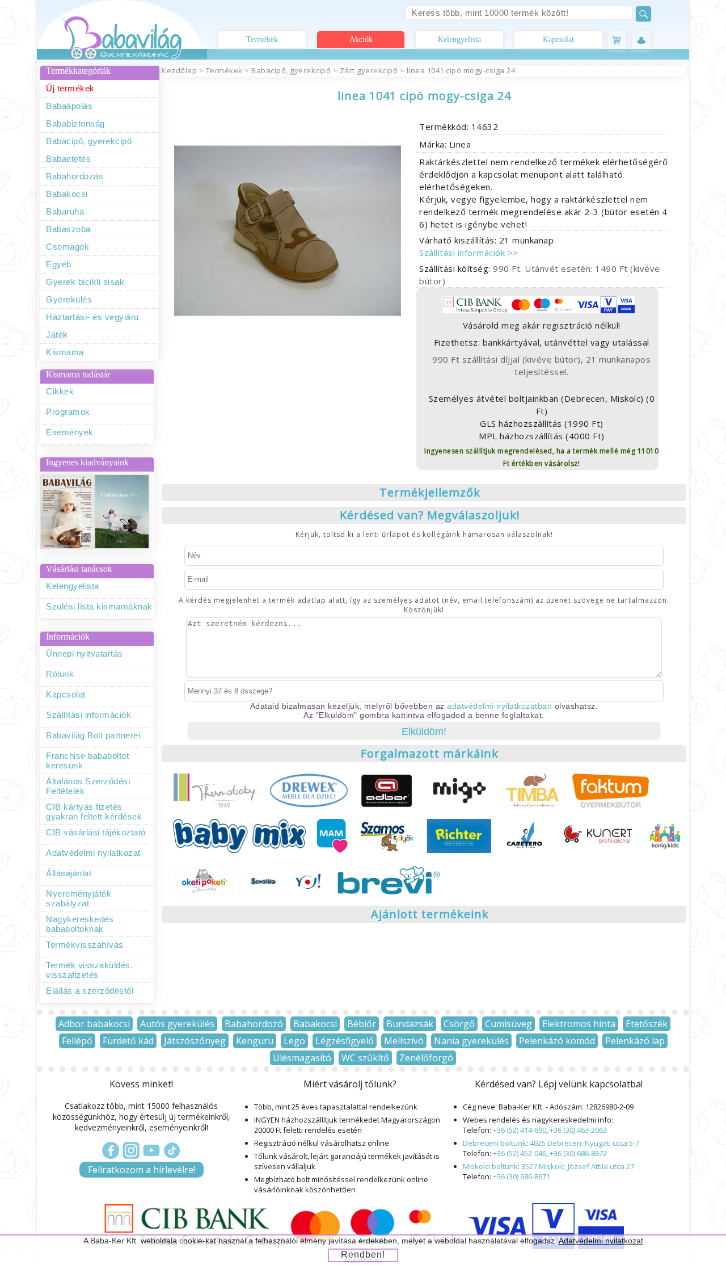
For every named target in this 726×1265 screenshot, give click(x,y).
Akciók (361, 39)
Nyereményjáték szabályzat (78, 898)
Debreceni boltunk (494, 1143)
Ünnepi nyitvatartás (84, 653)
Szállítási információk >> (468, 252)
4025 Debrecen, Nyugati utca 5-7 (584, 1143)
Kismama (65, 352)
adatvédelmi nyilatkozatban (499, 706)
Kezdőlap (179, 70)
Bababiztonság (75, 123)
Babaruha (65, 211)
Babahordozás (74, 176)
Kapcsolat (558, 39)
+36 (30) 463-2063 (578, 1130)
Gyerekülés (69, 299)
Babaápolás (69, 106)
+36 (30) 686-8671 (521, 1176)
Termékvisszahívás (85, 944)
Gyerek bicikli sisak (85, 282)
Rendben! (363, 1254)
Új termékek (70, 88)
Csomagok (67, 246)
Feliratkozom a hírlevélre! (141, 1169)
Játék (57, 334)
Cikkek (60, 391)
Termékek (262, 39)
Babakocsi (67, 194)
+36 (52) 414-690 (519, 1130)
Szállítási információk (88, 715)
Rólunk (60, 674)
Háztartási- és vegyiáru (92, 317)
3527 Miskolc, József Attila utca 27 (577, 1166)
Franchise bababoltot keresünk (87, 760)
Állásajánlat (68, 873)
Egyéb (58, 264)
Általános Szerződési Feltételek (88, 786)
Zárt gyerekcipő (369, 70)
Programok (68, 412)
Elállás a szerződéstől (89, 990)
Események (70, 432)
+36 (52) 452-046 (519, 1153)
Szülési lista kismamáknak (99, 606)
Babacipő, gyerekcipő (89, 141)
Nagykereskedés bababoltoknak (79, 924)
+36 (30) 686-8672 (578, 1153)
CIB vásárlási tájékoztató (96, 832)
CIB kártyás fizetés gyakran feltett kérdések (94, 811)
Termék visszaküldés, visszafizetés (89, 970)
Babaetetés (68, 158)
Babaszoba (68, 229)
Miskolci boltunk (490, 1166)
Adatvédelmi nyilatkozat (93, 853)
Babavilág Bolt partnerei (93, 735)
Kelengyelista (459, 39)
